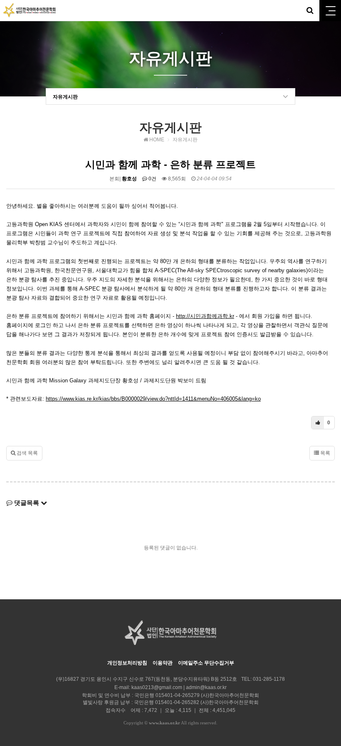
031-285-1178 (269, 679)
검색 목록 (26, 453)
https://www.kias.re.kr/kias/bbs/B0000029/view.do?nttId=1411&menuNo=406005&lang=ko (153, 399)
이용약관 (163, 663)
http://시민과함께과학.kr (205, 316)
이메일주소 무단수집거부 (206, 663)
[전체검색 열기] (309, 10)
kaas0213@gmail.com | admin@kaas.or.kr (179, 687)
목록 (324, 453)
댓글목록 (26, 502)
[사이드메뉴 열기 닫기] (330, 10)
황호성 (129, 179)
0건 (151, 179)
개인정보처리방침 (127, 663)
